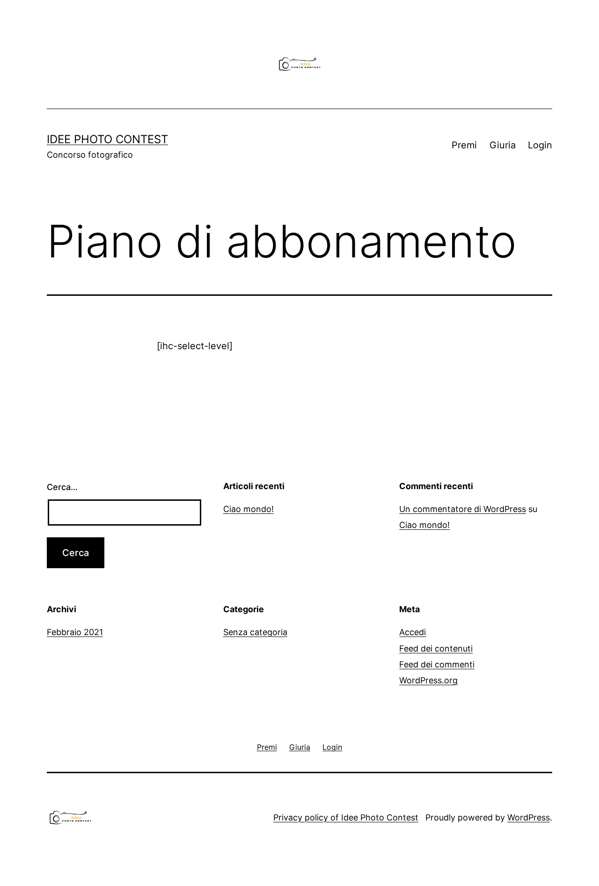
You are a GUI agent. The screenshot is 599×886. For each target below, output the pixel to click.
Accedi (412, 632)
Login (540, 145)
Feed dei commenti (437, 664)
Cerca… (62, 487)
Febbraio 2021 (75, 632)
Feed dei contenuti (436, 648)
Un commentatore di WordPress (462, 509)
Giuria (502, 145)
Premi (464, 145)
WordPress (528, 817)
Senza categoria (255, 632)
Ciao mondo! (248, 509)
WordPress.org (428, 680)
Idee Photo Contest (107, 139)
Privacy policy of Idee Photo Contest (345, 817)
